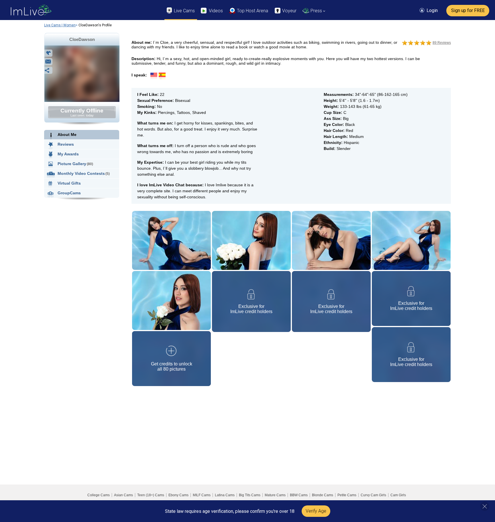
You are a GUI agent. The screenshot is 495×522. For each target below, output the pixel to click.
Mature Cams (275, 495)
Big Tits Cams (249, 495)
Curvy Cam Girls (373, 495)
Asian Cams (123, 495)
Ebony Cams (178, 495)
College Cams (98, 495)
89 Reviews (442, 43)
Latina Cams (225, 495)
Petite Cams (346, 495)
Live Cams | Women (60, 25)
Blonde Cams (322, 495)
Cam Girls (398, 495)
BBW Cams (299, 495)
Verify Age (316, 511)
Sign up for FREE (468, 10)
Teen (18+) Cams (150, 495)
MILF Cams (202, 495)
